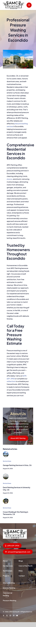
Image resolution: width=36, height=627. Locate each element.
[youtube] (17, 615)
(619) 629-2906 (14, 429)
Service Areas (7, 461)
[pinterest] (13, 615)
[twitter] (7, 615)
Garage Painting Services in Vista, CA (17, 465)
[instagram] (10, 615)
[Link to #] (29, 5)
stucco (9, 179)
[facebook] (3, 615)
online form (11, 381)
